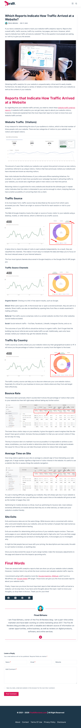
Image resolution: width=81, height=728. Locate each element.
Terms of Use (36, 722)
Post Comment (11, 694)
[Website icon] (40, 637)
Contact (25, 722)
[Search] (76, 3)
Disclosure (61, 722)
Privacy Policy (49, 722)
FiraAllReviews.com (38, 713)
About (17, 722)
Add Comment (11, 669)
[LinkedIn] (29, 598)
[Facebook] (8, 598)
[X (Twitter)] (15, 598)
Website (58, 662)
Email (33, 662)
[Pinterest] (22, 598)
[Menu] (72, 3)
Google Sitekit (22, 579)
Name (8, 662)
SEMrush (55, 576)
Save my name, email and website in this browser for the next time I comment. (31, 688)
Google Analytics (45, 576)
